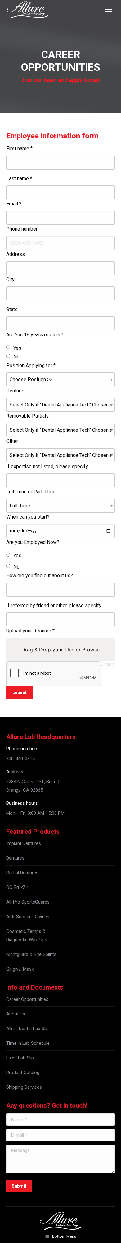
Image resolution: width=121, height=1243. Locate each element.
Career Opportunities (27, 999)
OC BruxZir (17, 887)
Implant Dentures (23, 843)
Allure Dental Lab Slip (27, 1028)
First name (19, 148)
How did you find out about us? (39, 575)
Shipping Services (24, 1087)
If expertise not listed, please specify (47, 466)
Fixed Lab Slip (20, 1058)
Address (15, 254)
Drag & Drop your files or (60, 649)
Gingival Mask (20, 969)
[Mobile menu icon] (108, 9)
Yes (17, 348)
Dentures (15, 858)
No (16, 357)
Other (12, 441)
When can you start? (28, 517)
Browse (91, 649)
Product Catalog (22, 1072)
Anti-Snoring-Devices (27, 916)
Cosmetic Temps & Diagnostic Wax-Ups (26, 936)
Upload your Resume (30, 631)
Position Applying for (31, 365)
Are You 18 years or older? (34, 335)
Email (13, 204)
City (10, 279)
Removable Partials (27, 416)
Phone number (22, 229)
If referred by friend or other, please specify (53, 605)
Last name (19, 178)
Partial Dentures (22, 873)
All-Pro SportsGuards (28, 902)
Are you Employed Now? (32, 542)
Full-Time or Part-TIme (31, 492)
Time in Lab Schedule (28, 1043)
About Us (15, 1014)
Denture (14, 391)
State (12, 309)
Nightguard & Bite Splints (31, 954)
